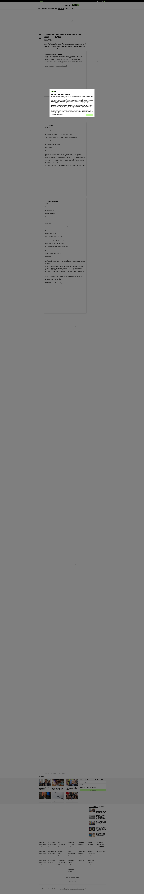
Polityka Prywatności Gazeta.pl (84, 111)
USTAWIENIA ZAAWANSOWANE (57, 114)
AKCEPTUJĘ (89, 114)
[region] (72, 103)
